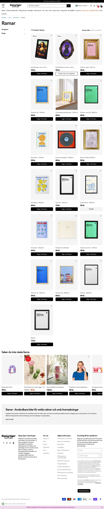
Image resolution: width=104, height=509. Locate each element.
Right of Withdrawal (63, 450)
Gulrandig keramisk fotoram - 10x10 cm (66, 112)
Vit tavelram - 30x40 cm (37, 203)
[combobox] (90, 456)
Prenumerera (84, 491)
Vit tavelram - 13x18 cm (37, 158)
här (34, 507)
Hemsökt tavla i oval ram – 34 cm (64, 67)
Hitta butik (60, 444)
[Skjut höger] (99, 370)
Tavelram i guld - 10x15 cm (87, 67)
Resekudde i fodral (7, 387)
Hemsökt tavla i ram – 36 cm (38, 67)
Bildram (33, 338)
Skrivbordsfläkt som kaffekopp (55, 387)
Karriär (45, 444)
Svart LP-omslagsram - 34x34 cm (64, 158)
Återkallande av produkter (65, 472)
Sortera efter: (86, 30)
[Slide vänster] (4, 370)
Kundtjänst (60, 447)
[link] (91, 5)
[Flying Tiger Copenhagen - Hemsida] (9, 437)
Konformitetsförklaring (64, 470)
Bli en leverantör (62, 478)
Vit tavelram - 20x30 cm (37, 248)
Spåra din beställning (63, 441)
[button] (3, 6)
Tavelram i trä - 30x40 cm (62, 293)
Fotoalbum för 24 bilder (62, 248)
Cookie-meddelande (63, 467)
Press (44, 450)
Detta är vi (46, 438)
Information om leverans (64, 438)
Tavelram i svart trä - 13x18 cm (88, 248)
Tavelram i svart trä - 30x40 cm (88, 112)
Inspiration (46, 453)
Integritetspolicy (62, 464)
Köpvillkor (60, 453)
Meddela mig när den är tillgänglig (67, 74)
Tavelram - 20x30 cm (86, 293)
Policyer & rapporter (63, 461)
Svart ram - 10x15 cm (61, 203)
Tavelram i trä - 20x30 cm (38, 293)
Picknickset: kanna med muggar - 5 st (34, 387)
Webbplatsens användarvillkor (62, 457)
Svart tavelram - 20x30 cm (87, 203)
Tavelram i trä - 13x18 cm (38, 112)
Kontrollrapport (62, 475)
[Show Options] (99, 456)
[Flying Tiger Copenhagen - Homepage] (16, 6)
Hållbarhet (46, 447)
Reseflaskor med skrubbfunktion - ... (79, 387)
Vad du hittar (10, 419)
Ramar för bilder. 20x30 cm (87, 158)
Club (44, 441)
